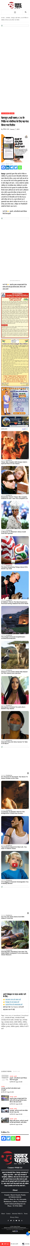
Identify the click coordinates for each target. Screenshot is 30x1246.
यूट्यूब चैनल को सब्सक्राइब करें (13, 1004)
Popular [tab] (16, 1071)
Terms (26, 1213)
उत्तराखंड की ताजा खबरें (7, 1020)
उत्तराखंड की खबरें (19, 1017)
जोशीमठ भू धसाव (5, 1026)
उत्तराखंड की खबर (9, 1017)
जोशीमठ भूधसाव (15, 1026)
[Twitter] (16, 167)
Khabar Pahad (17, 1226)
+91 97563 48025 (17, 1206)
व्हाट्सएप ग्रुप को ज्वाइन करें (13, 999)
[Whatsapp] (20, 167)
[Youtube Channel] (18, 1138)
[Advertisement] (15, 973)
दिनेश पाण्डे (6, 129)
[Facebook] (3, 167)
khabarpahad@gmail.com (17, 1204)
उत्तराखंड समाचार (8, 1022)
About (3, 1213)
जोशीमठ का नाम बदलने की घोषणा (9, 1024)
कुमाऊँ (15, 1076)
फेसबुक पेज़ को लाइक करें (12, 1002)
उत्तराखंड (12, 113)
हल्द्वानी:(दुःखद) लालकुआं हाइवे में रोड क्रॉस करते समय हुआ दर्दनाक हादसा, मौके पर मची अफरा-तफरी (18, 1100)
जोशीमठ (25, 1022)
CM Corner (5, 113)
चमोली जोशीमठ (18, 1022)
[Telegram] (12, 167)
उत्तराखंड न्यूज (18, 1020)
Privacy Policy (14, 1217)
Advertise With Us (17, 1213)
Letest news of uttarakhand (12, 1015)
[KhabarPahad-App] (15, 148)
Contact (8, 1213)
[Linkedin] (7, 167)
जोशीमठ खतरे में (23, 1024)
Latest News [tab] (6, 1071)
